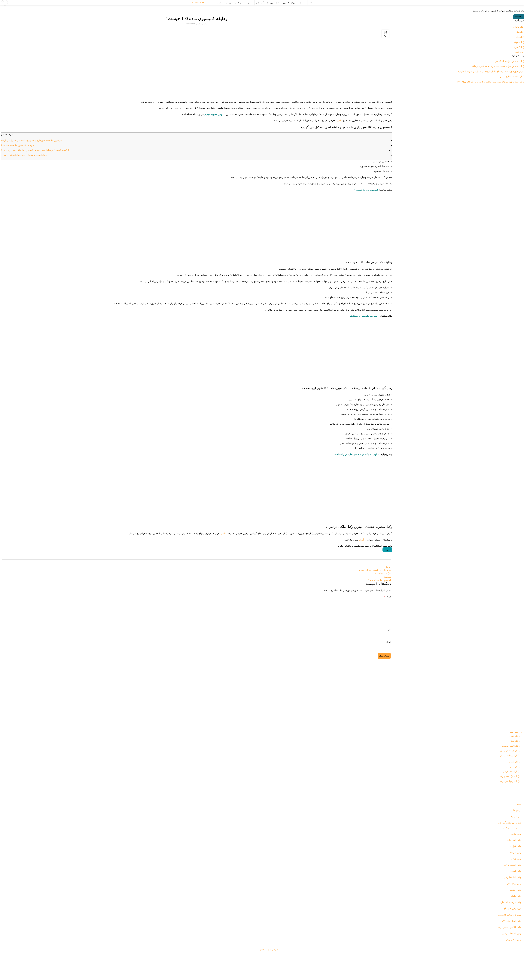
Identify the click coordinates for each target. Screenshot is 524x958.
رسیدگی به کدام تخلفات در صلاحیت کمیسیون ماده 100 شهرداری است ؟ (35, 150)
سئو (262, 949)
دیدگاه (387, 596)
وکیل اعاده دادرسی (511, 746)
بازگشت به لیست (383, 573)
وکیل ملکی (192, 11)
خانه (520, 8)
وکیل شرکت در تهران (510, 750)
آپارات (361, 540)
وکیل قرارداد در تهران (510, 755)
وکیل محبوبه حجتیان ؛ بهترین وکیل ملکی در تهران (24, 155)
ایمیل (388, 642)
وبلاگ (516, 8)
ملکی (339, 120)
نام (389, 629)
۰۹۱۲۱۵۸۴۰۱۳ (197, 3)
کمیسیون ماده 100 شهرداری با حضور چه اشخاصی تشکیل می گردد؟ (32, 140)
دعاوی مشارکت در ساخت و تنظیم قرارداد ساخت (356, 454)
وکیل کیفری (514, 736)
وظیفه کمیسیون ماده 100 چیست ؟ (17, 145)
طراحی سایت (272, 949)
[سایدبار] (520, 954)
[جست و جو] (208, 2)
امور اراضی (201, 11)
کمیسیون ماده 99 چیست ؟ (366, 190)
